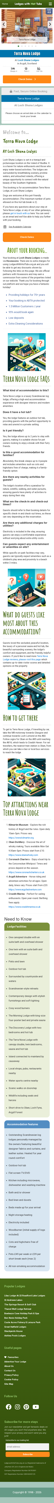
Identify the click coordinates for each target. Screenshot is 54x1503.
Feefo (49, 10)
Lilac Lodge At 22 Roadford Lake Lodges (24, 1295)
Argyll (23, 63)
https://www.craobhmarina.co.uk (24, 906)
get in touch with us (20, 213)
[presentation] (3, 24)
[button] (18, 46)
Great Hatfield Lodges (15, 1327)
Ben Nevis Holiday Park (15, 1318)
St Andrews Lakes (13, 1300)
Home (5, 4)
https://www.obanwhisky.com (23, 855)
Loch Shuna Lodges (28, 60)
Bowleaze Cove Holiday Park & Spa (21, 1313)
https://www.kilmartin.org (21, 837)
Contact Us (9, 1370)
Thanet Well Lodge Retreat (17, 1309)
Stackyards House (13, 1331)
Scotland (32, 63)
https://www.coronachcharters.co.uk (26, 872)
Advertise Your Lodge (15, 1361)
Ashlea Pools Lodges (15, 1335)
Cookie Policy (11, 1379)
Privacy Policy (11, 1375)
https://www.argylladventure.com (25, 889)
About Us (9, 1366)
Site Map (8, 1384)
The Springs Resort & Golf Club (20, 1304)
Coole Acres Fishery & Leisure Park (22, 1322)
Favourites (12, 1357)
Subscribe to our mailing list (17, 1440)
